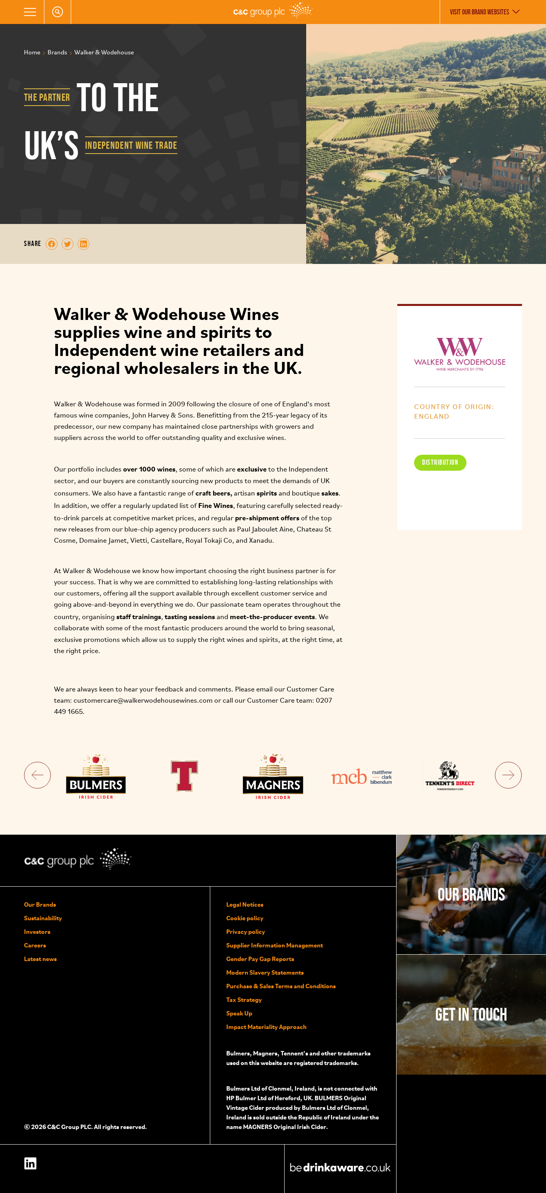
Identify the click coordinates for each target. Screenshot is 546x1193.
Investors (37, 931)
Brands (57, 53)
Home (32, 53)
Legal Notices (244, 904)
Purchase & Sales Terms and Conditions (281, 985)
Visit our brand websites (479, 12)
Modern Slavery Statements (265, 972)
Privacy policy (245, 931)
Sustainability (43, 917)
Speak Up (239, 1013)
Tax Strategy (244, 999)
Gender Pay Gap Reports (260, 958)
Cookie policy (244, 917)
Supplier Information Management (274, 945)
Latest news (40, 958)
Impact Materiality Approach (266, 1026)
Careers (35, 945)
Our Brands (40, 904)
